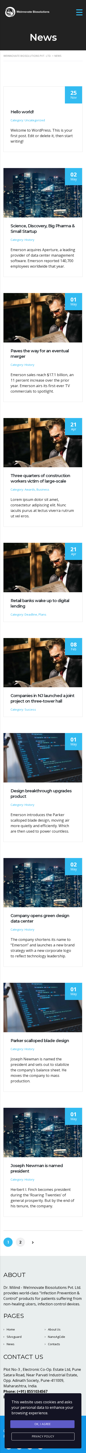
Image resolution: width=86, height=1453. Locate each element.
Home (11, 1329)
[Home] (26, 11)
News (10, 1344)
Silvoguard (14, 1337)
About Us (54, 1329)
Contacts (54, 1344)
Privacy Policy (43, 1436)
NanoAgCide (56, 1337)
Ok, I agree (42, 1424)
